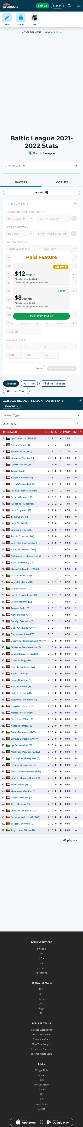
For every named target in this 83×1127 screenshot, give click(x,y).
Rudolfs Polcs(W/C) (21, 451)
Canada (41, 953)
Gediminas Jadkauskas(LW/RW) (28, 640)
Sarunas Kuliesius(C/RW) (25, 817)
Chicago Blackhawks (41, 1029)
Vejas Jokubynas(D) (22, 582)
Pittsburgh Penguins (41, 1049)
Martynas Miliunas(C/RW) (25, 751)
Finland (41, 963)
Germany (42, 968)
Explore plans (41, 316)
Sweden (41, 948)
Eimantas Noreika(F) (22, 458)
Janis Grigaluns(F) (21, 510)
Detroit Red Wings (41, 1034)
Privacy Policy (41, 1084)
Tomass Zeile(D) (20, 608)
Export (10, 406)
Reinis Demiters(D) (21, 680)
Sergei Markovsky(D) (22, 823)
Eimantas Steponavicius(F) (26, 647)
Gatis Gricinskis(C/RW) (23, 627)
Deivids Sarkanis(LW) (23, 484)
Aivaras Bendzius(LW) (23, 575)
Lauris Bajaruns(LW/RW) (25, 653)
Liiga (41, 1008)
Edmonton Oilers (42, 1039)
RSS (42, 1099)
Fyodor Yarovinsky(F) (22, 503)
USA (41, 958)
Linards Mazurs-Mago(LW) (26, 778)
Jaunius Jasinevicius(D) (24, 490)
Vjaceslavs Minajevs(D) (23, 791)
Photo (41, 1089)
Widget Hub (41, 1070)
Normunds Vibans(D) (22, 719)
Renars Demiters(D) (22, 497)
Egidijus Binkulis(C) (21, 529)
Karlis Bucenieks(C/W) (23, 549)
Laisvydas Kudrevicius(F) (24, 542)
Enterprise (41, 1103)
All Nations (41, 972)
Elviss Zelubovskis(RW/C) (25, 569)
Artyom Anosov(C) (21, 445)
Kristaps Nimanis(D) (22, 725)
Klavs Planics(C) (20, 614)
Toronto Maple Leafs (41, 1053)
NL (41, 1013)
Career (41, 1108)
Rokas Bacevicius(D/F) (23, 732)
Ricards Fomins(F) (21, 686)
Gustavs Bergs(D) (21, 660)
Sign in (57, 5)
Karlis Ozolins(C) (20, 673)
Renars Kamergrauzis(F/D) (26, 771)
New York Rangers (41, 1044)
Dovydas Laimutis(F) (22, 706)
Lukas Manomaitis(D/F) (24, 810)
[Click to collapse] (79, 400)
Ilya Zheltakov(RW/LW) (23, 438)
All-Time (29, 383)
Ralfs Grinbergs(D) (21, 693)
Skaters (20, 182)
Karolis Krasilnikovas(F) (24, 595)
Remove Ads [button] (52, 32)
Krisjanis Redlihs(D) (22, 477)
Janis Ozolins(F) (19, 523)
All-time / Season (54, 383)
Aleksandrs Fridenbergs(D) (26, 556)
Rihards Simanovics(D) (23, 765)
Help (41, 1079)
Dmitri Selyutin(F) (21, 464)
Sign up (42, 5)
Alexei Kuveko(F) (20, 804)
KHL (41, 994)
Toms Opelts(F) (19, 516)
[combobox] (5, 165)
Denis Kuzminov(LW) (22, 634)
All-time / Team (16, 391)
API (41, 1094)
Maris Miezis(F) (19, 784)
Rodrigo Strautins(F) (22, 621)
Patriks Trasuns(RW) (22, 536)
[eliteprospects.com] (10, 5)
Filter (39, 192)
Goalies (62, 182)
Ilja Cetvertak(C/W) (21, 745)
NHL (41, 989)
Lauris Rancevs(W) (21, 601)
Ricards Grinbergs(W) (23, 667)
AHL (41, 1003)
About (41, 1075)
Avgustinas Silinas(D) (23, 830)
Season (11, 383)
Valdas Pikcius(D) (20, 588)
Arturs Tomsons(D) (21, 797)
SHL (41, 998)
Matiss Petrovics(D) (22, 712)
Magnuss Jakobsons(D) (24, 699)
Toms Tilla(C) (18, 471)
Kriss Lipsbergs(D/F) (22, 562)
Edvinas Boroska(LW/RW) (25, 738)
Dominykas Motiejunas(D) (25, 758)
